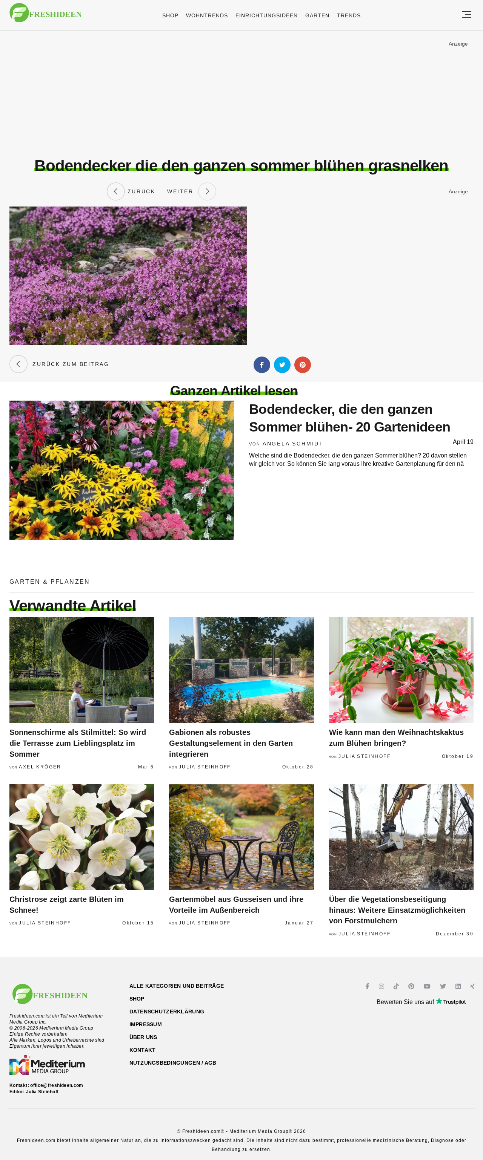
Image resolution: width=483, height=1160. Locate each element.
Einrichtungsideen (266, 15)
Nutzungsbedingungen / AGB (173, 1063)
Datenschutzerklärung (167, 1011)
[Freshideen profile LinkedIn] (459, 986)
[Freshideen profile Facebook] (368, 986)
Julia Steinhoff (205, 767)
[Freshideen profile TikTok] (397, 986)
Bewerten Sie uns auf (406, 1002)
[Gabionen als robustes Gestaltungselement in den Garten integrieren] (241, 670)
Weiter (182, 191)
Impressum (145, 1024)
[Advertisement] (241, 94)
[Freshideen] (45, 16)
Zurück (140, 191)
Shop (170, 15)
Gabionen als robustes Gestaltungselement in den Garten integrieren (231, 743)
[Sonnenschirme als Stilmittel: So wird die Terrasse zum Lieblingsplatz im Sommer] (81, 670)
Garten (317, 15)
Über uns (143, 1037)
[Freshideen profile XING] (473, 986)
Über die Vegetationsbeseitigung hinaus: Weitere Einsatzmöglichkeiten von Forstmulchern (397, 910)
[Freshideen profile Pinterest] (412, 986)
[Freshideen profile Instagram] (382, 986)
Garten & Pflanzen (49, 581)
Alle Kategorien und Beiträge (176, 986)
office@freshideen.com (56, 1085)
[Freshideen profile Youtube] (428, 986)
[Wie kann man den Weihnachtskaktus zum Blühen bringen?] (401, 670)
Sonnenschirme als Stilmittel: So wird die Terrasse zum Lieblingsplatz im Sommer (77, 743)
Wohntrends (207, 15)
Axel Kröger (40, 767)
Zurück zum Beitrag (68, 364)
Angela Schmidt (293, 444)
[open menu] (467, 15)
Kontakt (142, 1050)
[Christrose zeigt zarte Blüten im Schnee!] (81, 837)
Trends (349, 15)
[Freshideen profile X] (444, 986)
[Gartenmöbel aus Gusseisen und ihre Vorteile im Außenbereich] (241, 837)
